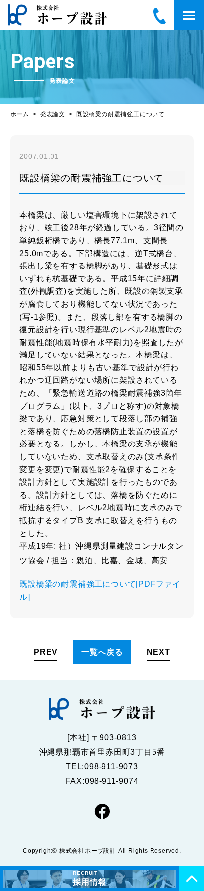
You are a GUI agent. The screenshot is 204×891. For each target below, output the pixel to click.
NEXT (158, 652)
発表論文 (52, 114)
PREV (45, 652)
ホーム (19, 114)
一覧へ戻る (102, 652)
